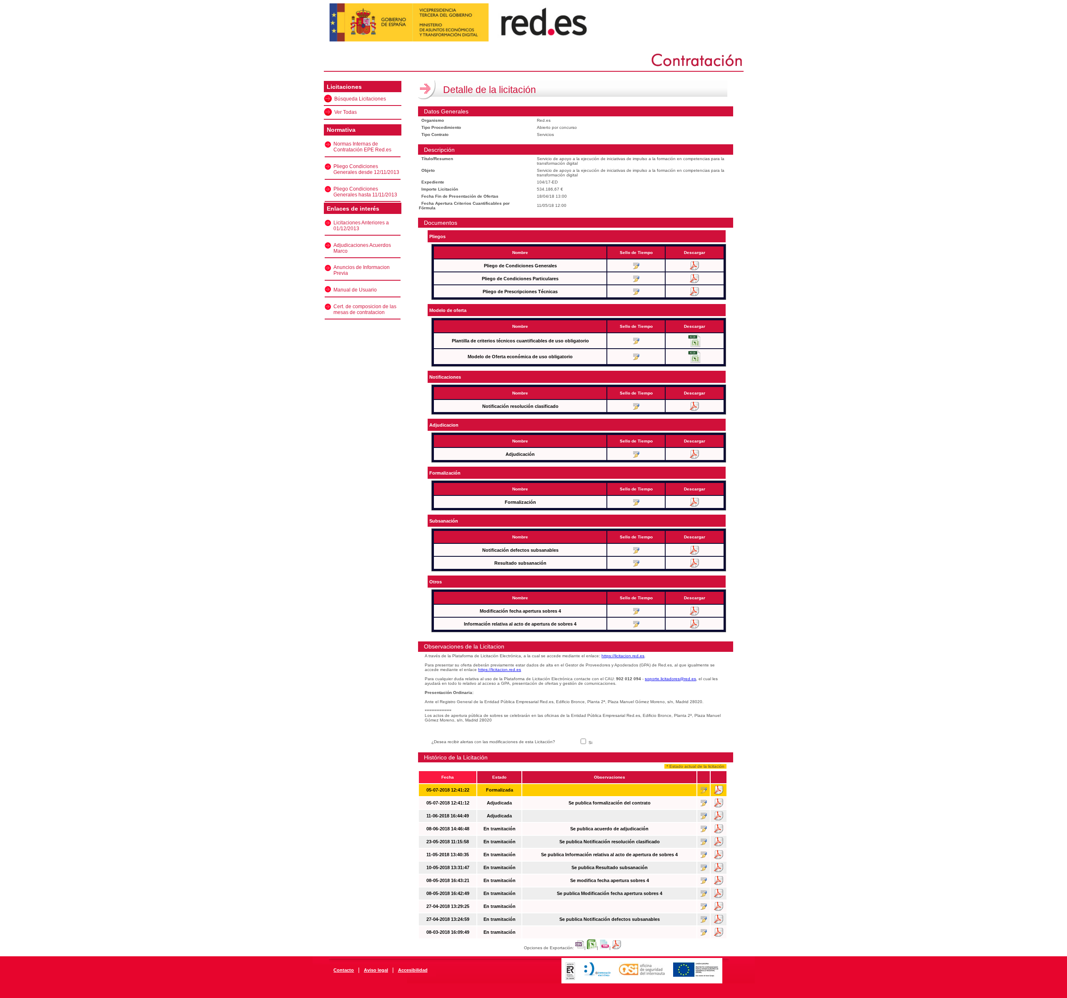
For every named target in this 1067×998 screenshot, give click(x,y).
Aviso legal (376, 970)
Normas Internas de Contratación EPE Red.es (362, 147)
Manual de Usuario (355, 290)
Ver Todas (345, 112)
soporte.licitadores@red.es (670, 678)
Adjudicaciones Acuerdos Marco (362, 248)
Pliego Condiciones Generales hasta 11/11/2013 (365, 192)
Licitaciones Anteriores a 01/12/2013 (361, 225)
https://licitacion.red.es (622, 656)
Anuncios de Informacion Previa (361, 270)
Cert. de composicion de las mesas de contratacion (364, 309)
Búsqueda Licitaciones (360, 99)
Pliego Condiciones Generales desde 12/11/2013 (366, 169)
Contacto (343, 970)
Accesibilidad (413, 970)
